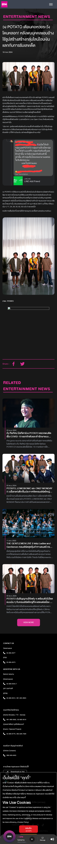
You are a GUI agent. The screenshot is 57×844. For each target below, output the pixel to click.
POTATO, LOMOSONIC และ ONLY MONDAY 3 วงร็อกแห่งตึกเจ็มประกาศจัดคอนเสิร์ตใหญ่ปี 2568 (29, 490)
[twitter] (22, 364)
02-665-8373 (11, 662)
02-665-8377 (11, 653)
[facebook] (13, 364)
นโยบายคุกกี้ (21, 797)
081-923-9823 (21, 698)
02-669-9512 (11, 698)
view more (28, 622)
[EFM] (4, 4)
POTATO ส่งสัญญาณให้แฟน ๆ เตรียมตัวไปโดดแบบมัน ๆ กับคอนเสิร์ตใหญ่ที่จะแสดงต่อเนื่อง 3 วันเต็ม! (30, 600)
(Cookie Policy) (23, 822)
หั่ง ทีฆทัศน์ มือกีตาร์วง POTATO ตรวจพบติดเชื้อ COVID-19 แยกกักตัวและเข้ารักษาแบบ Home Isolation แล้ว (29, 435)
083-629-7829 (21, 733)
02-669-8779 (11, 733)
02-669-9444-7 (12, 683)
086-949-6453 (11, 755)
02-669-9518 (21, 719)
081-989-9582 (12, 719)
